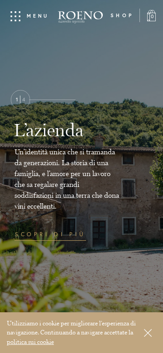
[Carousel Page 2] (33, 311)
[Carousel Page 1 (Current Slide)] (19, 311)
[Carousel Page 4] (58, 311)
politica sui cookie (30, 342)
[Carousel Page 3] (46, 311)
